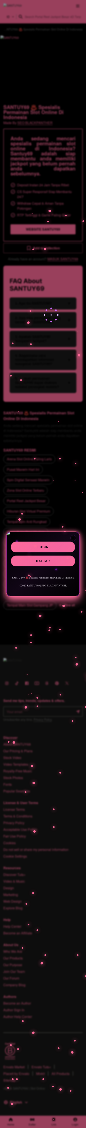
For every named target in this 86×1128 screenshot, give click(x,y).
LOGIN (43, 547)
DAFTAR (43, 561)
